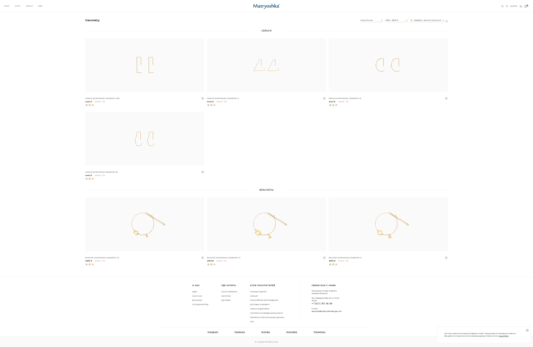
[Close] (527, 330)
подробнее (503, 336)
